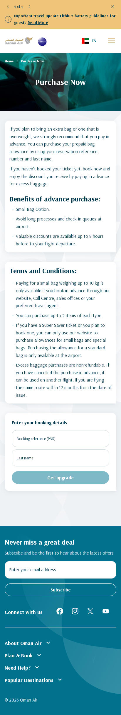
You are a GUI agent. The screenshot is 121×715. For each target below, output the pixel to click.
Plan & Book (24, 654)
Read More (38, 22)
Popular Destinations (34, 679)
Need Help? (23, 667)
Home (9, 61)
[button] (8, 6)
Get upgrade (60, 477)
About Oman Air (28, 642)
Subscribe (61, 590)
